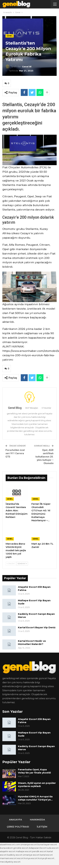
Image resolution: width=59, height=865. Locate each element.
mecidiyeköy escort (10, 861)
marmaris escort (8, 858)
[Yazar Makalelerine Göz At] (29, 397)
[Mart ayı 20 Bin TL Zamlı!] (42, 533)
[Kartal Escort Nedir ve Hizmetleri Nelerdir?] (9, 644)
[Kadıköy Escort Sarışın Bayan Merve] (9, 617)
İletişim (42, 826)
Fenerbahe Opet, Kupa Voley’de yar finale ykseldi (34, 771)
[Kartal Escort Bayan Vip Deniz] (9, 631)
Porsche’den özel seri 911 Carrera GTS (15, 453)
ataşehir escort (7, 851)
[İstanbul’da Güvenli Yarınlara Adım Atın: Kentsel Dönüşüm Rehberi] (17, 493)
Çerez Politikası (18, 826)
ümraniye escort (28, 844)
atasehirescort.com (10, 844)
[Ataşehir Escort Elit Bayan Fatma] (9, 590)
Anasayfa (15, 819)
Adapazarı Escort (37, 848)
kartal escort (46, 855)
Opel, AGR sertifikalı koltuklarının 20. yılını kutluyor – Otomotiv (44, 457)
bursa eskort (6, 848)
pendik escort (39, 851)
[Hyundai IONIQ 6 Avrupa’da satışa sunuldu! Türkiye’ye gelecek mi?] (9, 800)
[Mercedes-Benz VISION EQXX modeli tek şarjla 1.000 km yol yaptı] (17, 533)
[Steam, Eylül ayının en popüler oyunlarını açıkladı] (9, 786)
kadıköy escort (14, 855)
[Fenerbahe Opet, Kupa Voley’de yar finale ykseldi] (9, 773)
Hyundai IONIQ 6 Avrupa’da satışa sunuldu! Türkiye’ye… (35, 798)
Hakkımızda (37, 819)
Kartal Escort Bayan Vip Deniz (37, 627)
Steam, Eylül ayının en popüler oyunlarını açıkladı (37, 784)
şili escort (49, 858)
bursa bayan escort (47, 844)
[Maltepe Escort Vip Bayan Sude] (9, 604)
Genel (10, 36)
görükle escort (20, 848)
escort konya (24, 858)
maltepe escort (24, 851)
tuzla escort (53, 848)
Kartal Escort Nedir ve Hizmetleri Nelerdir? (32, 642)
